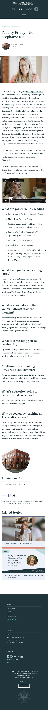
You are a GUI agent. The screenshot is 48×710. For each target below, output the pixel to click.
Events (8, 634)
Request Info (10, 619)
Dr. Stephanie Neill (34, 91)
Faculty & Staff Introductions (23, 501)
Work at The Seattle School (15, 643)
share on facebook (9, 495)
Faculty (8, 501)
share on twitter (14, 495)
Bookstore (10, 614)
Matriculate (6, 26)
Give (20, 9)
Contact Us (23, 686)
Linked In (21, 656)
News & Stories (11, 608)
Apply (13, 9)
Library (9, 611)
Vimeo (18, 656)
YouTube (14, 656)
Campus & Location (12, 659)
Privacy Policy (24, 681)
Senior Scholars (12, 616)
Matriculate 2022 (24, 503)
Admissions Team (17, 44)
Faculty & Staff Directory (14, 640)
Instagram (11, 656)
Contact (29, 9)
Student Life (15, 26)
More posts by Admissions (15, 484)
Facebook (8, 656)
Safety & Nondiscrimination (15, 637)
